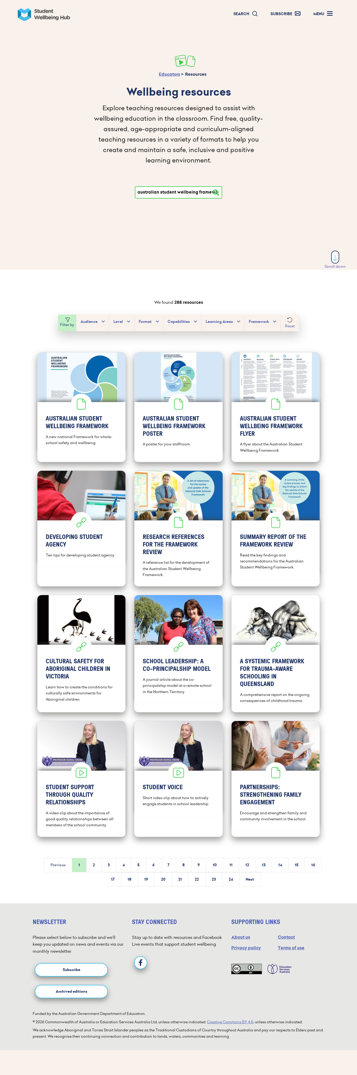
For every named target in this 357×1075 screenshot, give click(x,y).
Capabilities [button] (179, 321)
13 (264, 865)
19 (146, 879)
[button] (245, 14)
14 (280, 865)
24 (231, 879)
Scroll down (335, 266)
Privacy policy (246, 948)
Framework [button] (259, 321)
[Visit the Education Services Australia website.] (277, 969)
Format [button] (145, 321)
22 (197, 879)
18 (129, 879)
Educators (169, 74)
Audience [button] (88, 321)
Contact (286, 937)
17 (113, 879)
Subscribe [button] (71, 970)
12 (247, 865)
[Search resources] (216, 192)
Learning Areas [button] (219, 321)
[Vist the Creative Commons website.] (246, 969)
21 (180, 879)
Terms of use (291, 948)
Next (250, 879)
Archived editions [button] (71, 991)
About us (240, 937)
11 (231, 865)
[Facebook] (140, 962)
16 (313, 865)
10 (215, 865)
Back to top (335, 1055)
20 (163, 879)
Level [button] (118, 321)
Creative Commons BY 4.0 (230, 1022)
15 (296, 865)
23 (214, 879)
